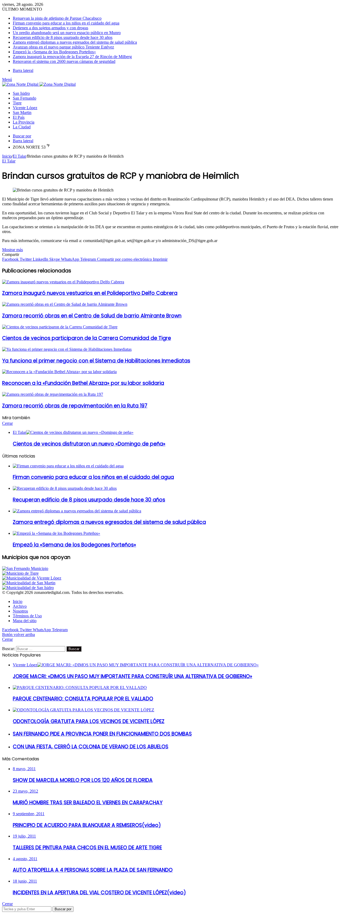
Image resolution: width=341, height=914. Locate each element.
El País (19, 117)
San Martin (22, 112)
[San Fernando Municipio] (25, 568)
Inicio (7, 156)
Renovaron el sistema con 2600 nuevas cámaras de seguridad (64, 61)
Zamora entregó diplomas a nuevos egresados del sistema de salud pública (75, 42)
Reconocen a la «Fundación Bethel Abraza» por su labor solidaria (83, 383)
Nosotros (20, 611)
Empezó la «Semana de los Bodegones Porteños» (54, 52)
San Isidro (21, 93)
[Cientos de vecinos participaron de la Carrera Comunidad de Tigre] (59, 327)
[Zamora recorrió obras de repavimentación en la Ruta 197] (52, 394)
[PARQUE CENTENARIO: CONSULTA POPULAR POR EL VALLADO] (80, 687)
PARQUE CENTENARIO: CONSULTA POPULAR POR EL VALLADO (83, 698)
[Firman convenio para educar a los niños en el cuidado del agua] (68, 466)
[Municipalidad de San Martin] (28, 583)
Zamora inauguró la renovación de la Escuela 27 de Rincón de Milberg (72, 56)
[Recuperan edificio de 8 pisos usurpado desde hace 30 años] (65, 488)
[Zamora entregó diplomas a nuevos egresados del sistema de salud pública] (77, 511)
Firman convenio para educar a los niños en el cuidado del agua (66, 23)
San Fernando (24, 98)
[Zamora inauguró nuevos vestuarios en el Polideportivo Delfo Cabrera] (63, 282)
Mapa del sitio (24, 620)
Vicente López (25, 107)
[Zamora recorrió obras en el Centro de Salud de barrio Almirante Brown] (64, 304)
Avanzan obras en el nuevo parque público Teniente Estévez (63, 47)
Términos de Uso (27, 616)
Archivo (20, 606)
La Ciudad (22, 127)
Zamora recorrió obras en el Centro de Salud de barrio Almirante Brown (91, 315)
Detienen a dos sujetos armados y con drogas (50, 28)
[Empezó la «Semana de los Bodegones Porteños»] (56, 533)
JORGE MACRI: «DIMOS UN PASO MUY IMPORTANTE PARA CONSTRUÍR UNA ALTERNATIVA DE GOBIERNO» (132, 676)
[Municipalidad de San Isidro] (28, 587)
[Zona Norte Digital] (39, 84)
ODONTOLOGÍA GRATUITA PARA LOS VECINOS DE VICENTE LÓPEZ (88, 721)
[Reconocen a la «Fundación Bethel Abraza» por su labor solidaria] (59, 371)
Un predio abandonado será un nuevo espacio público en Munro (67, 32)
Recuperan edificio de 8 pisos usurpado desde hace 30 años (62, 37)
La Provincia (23, 122)
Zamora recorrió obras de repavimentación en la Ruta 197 (74, 405)
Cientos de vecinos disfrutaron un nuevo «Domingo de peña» (89, 443)
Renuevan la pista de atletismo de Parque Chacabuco (57, 18)
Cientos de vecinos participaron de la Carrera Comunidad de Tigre (86, 338)
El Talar (19, 156)
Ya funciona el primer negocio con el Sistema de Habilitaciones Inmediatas (96, 360)
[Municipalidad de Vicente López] (31, 578)
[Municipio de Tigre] (20, 573)
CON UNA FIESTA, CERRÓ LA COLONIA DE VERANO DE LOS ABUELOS (90, 746)
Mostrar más (12, 249)
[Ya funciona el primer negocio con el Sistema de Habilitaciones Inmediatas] (67, 349)
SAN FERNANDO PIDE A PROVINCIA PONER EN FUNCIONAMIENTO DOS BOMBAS (102, 733)
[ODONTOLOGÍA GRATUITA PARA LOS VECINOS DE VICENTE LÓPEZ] (83, 710)
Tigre (17, 103)
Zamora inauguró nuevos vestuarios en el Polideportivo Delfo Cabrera (89, 293)
